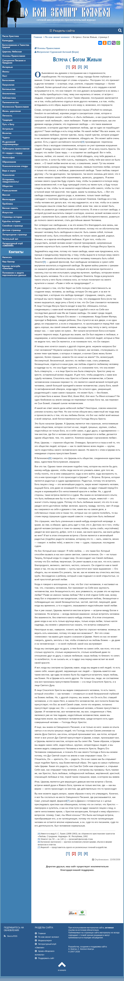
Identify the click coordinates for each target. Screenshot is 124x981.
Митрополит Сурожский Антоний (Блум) (58, 52)
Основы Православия (13, 56)
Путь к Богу (8, 124)
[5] (44, 262)
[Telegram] (109, 43)
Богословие (8, 80)
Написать (7, 257)
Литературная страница (14, 234)
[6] (50, 458)
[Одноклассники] (105, 43)
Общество (7, 186)
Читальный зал (10, 239)
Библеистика (9, 98)
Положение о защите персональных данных (14, 274)
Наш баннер (8, 261)
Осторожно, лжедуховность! (10, 180)
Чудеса (6, 137)
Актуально (7, 129)
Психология (8, 175)
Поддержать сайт (46, 958)
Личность (7, 115)
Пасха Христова (10, 36)
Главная (38, 37)
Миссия (6, 195)
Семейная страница (12, 226)
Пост (4, 76)
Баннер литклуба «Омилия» (11, 267)
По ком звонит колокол (57, 37)
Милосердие (8, 199)
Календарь (7, 40)
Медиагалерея (45, 940)
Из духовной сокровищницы (10, 143)
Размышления (9, 190)
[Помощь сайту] (77, 915)
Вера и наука (9, 171)
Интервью (7, 67)
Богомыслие (8, 89)
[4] (86, 66)
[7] (68, 801)
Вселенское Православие (15, 107)
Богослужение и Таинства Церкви (15, 46)
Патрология (8, 85)
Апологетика (8, 93)
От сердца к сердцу (12, 153)
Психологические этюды (15, 166)
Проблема (7, 204)
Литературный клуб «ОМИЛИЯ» (12, 244)
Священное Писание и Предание (14, 61)
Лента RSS (12, 936)
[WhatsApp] (118, 43)
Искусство (7, 212)
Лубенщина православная (16, 148)
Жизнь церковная (11, 111)
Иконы (5, 71)
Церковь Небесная (12, 51)
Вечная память (10, 208)
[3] (80, 66)
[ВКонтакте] (100, 43)
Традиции (7, 120)
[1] (68, 66)
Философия (8, 157)
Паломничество (10, 102)
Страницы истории (12, 217)
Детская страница (11, 230)
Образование (9, 162)
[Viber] (114, 43)
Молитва (6, 133)
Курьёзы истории (11, 221)
